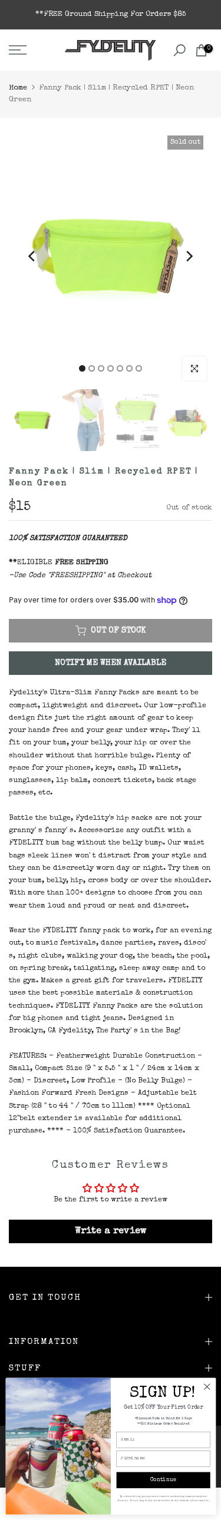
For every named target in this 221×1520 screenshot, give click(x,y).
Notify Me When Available (110, 663)
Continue (163, 1480)
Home (18, 88)
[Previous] (32, 256)
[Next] (188, 256)
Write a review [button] (110, 1231)
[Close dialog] (206, 1386)
